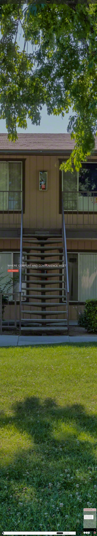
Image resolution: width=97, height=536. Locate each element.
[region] (39, 533)
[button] (3, 533)
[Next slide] (94, 268)
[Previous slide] (2, 268)
